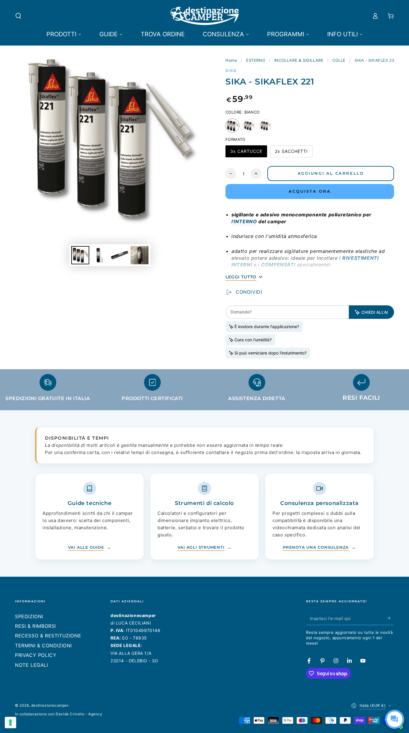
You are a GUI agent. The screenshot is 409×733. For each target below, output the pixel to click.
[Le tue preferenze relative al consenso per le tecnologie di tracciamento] (10, 722)
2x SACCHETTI (291, 153)
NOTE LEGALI (31, 665)
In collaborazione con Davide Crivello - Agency (58, 714)
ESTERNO (255, 60)
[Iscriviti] (390, 618)
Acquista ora (310, 191)
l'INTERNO (244, 221)
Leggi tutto (240, 277)
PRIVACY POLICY (35, 655)
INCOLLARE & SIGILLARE (299, 60)
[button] (18, 15)
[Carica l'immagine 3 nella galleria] (120, 255)
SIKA (231, 70)
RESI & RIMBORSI (35, 626)
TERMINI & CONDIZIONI (43, 645)
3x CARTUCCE (246, 153)
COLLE (339, 60)
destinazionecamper (49, 705)
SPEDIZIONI (29, 616)
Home (231, 60)
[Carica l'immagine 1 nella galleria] (80, 255)
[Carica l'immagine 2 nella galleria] (100, 255)
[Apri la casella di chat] (394, 719)
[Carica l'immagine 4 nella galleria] (140, 255)
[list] (204, 390)
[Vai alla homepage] (204, 16)
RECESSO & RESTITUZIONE (48, 636)
